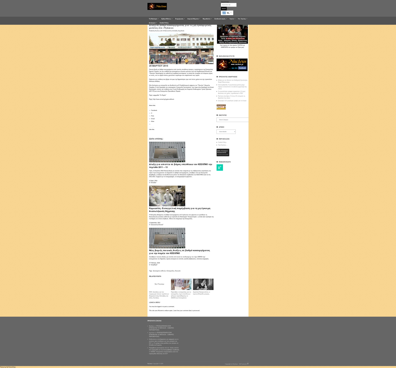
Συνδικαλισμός (219, 19)
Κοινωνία (177, 271)
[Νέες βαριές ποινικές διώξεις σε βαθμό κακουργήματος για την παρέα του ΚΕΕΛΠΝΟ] (167, 248)
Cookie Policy (164, 23)
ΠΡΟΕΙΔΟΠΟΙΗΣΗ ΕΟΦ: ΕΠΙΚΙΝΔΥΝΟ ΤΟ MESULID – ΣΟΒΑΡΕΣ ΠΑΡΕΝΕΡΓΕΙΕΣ (161, 328)
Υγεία (232, 19)
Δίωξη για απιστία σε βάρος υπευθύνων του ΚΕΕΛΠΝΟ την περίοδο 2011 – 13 (180, 166)
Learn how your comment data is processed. (186, 310)
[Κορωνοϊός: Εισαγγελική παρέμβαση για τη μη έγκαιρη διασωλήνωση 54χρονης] (167, 206)
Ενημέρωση (179, 19)
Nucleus (157, 31)
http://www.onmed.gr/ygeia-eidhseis (163, 99)
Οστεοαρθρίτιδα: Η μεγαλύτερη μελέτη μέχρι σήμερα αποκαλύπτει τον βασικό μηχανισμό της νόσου (232, 86)
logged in (159, 306)
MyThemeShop (10, 367)
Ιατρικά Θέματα (193, 19)
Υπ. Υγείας (242, 19)
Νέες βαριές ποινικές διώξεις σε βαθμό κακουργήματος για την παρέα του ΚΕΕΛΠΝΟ (179, 252)
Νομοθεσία (206, 19)
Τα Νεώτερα (153, 19)
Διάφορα (152, 23)
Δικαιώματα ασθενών (159, 271)
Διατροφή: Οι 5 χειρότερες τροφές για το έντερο (232, 100)
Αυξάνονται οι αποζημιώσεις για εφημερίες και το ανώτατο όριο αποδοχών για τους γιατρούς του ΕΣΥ (163, 341)
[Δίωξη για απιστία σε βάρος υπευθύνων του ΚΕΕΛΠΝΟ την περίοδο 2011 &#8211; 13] (167, 162)
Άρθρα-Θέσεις (166, 19)
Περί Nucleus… (222, 145)
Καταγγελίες (170, 271)
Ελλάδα (175, 31)
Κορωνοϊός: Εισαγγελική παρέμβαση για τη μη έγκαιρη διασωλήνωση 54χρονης (179, 210)
